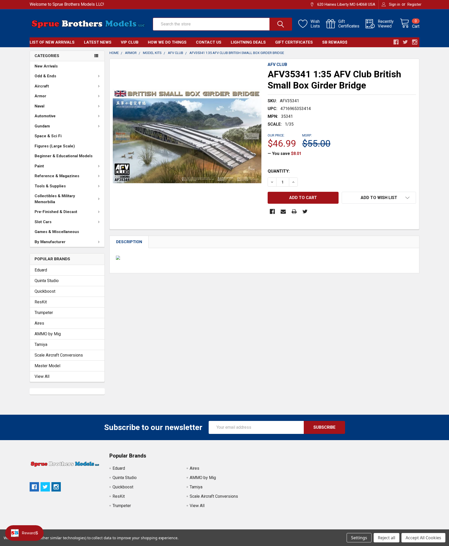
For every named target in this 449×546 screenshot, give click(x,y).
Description (129, 242)
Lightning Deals (248, 42)
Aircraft (42, 86)
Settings (359, 538)
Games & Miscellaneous (57, 231)
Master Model (47, 365)
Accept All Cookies (423, 538)
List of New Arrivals (52, 42)
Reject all (386, 538)
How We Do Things (167, 42)
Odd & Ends (45, 76)
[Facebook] (272, 211)
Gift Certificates (294, 42)
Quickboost (45, 291)
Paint (39, 166)
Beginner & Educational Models (64, 156)
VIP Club (129, 42)
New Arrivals (46, 66)
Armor (40, 96)
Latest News (97, 42)
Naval (39, 106)
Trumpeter (44, 312)
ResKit (41, 301)
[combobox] (222, 24)
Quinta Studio (47, 280)
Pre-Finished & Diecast (56, 211)
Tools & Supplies (50, 186)
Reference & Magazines (57, 176)
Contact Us (208, 42)
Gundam (42, 126)
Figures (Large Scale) (55, 146)
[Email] (283, 211)
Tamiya (41, 344)
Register (414, 4)
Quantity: (279, 171)
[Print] (294, 211)
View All (42, 376)
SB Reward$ (334, 42)
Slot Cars (43, 222)
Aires (39, 323)
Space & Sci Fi (48, 136)
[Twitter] (305, 211)
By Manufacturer (50, 242)
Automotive (45, 116)
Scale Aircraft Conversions (59, 355)
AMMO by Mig (48, 333)
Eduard (41, 270)
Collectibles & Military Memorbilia (55, 199)
